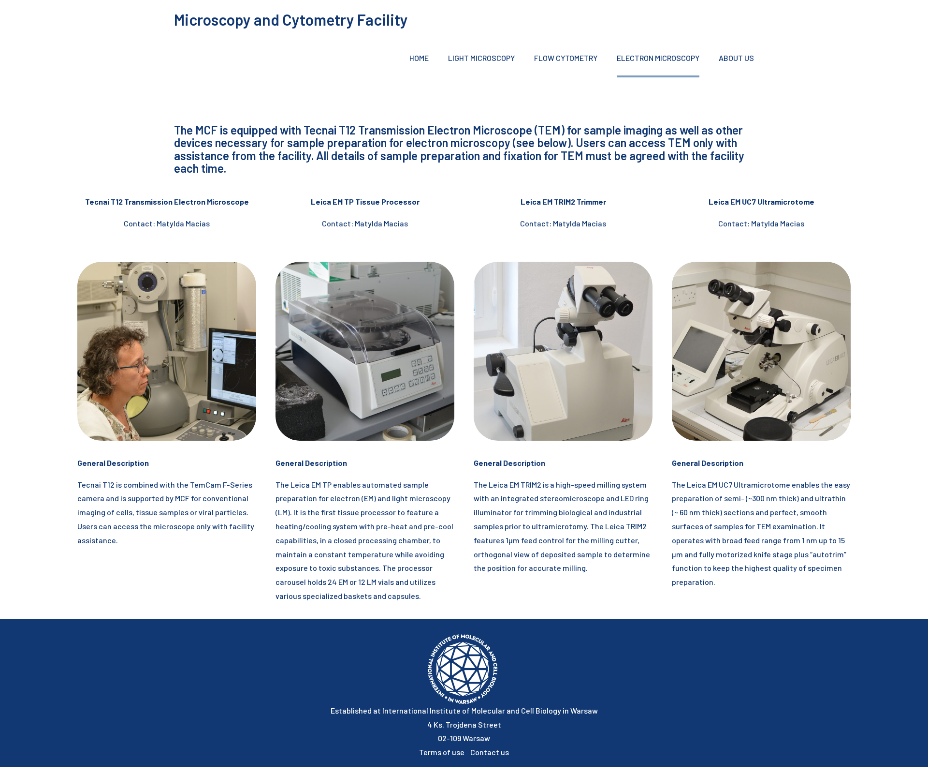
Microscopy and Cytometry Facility (291, 19)
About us (736, 57)
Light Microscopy (481, 57)
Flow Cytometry (565, 57)
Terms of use (444, 752)
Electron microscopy (658, 57)
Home (419, 57)
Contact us (489, 752)
